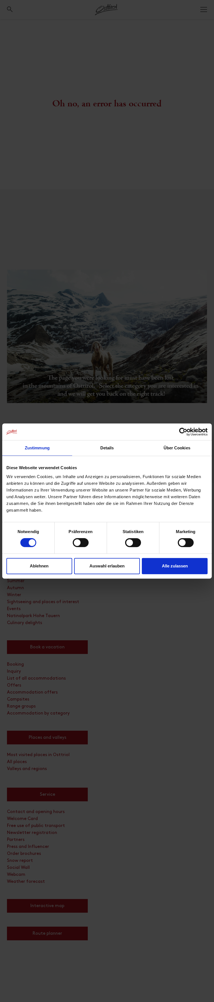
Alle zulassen (175, 566)
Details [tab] (107, 447)
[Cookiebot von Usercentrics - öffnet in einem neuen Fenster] (183, 432)
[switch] (81, 545)
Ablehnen (39, 566)
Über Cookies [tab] (177, 447)
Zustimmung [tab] (37, 447)
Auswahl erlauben (107, 566)
